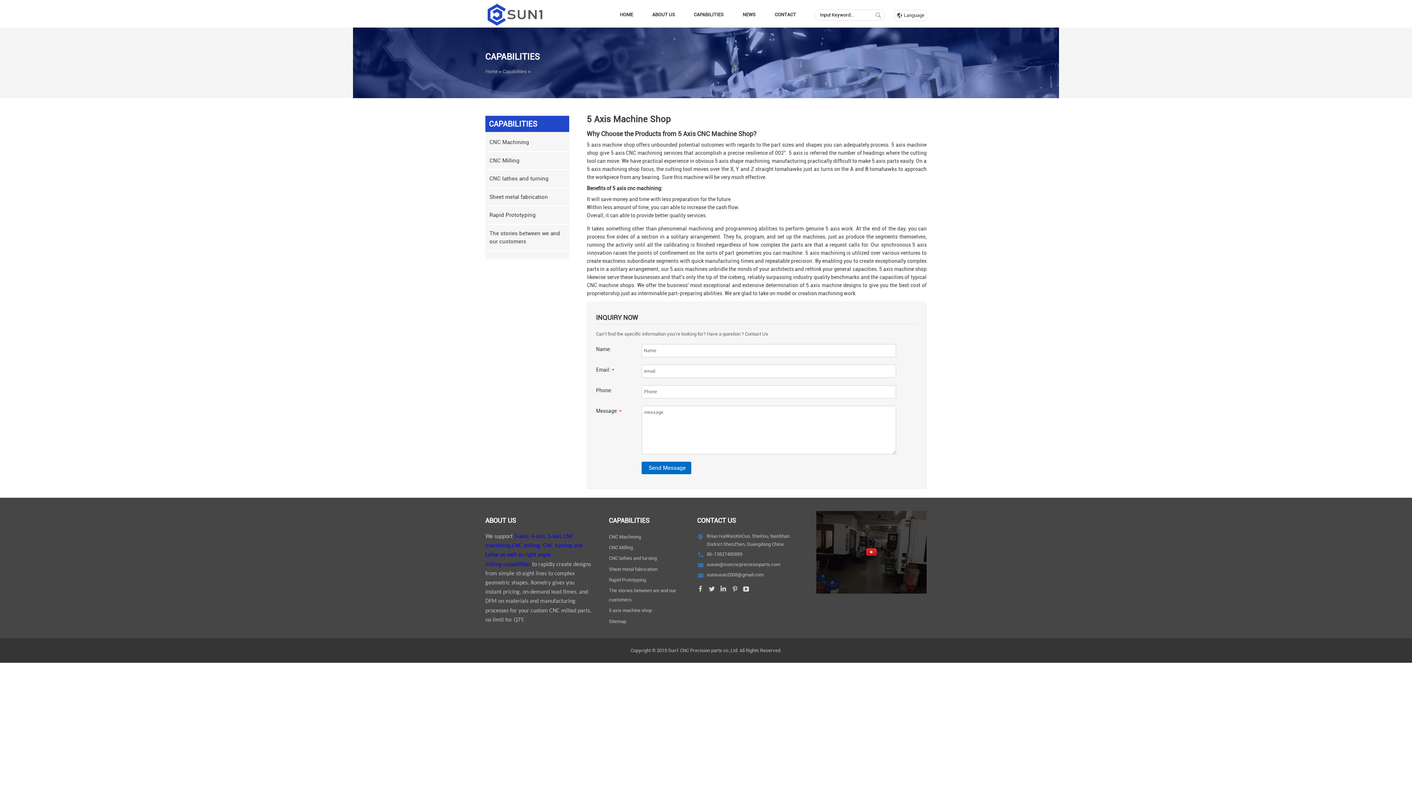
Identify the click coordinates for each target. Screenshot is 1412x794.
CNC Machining (509, 142)
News (749, 14)
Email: (605, 370)
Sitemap (617, 621)
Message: (608, 411)
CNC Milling (504, 160)
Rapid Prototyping (512, 215)
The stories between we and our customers (524, 237)
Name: (603, 349)
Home (626, 14)
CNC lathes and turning (519, 178)
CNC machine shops (610, 285)
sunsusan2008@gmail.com (735, 574)
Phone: (604, 390)
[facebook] (700, 590)
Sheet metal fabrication (518, 197)
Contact (785, 14)
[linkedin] (723, 590)
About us (663, 14)
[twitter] (712, 590)
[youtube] (746, 590)
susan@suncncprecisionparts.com (743, 564)
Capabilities (709, 14)
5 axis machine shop (630, 610)
